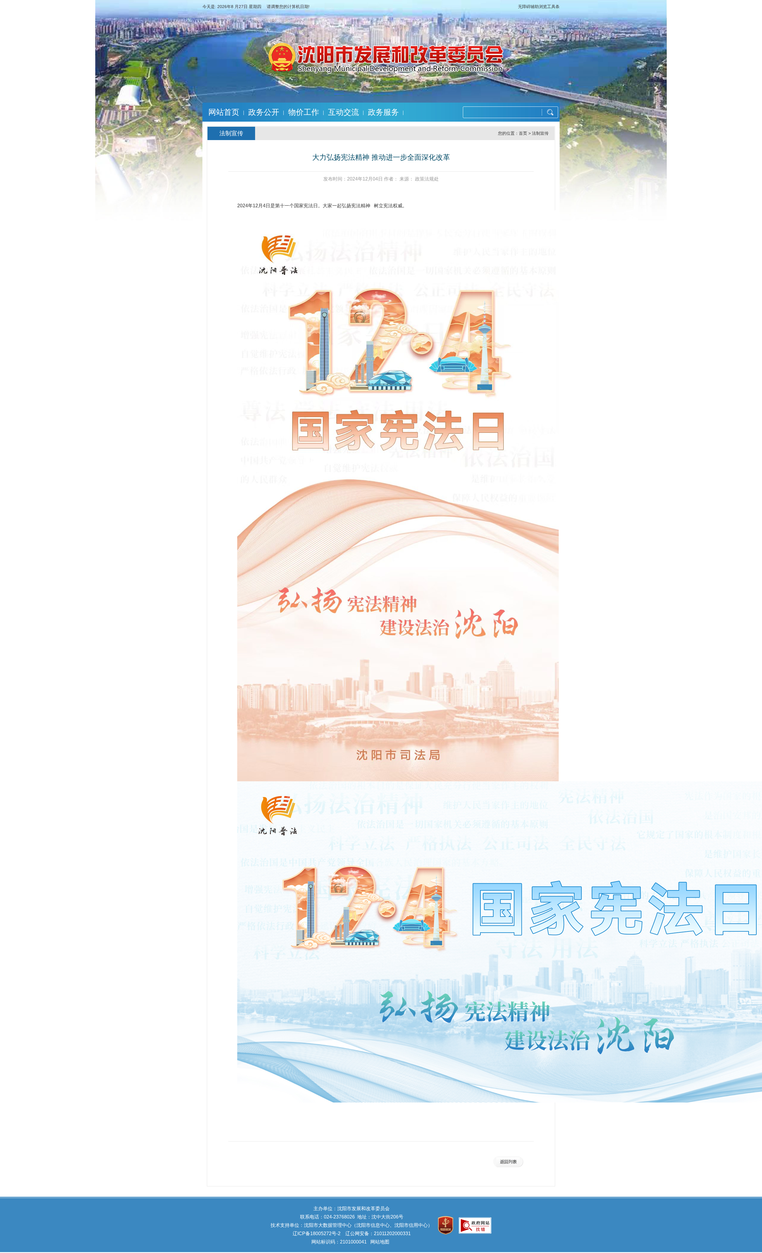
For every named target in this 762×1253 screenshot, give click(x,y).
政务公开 (263, 112)
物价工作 (303, 112)
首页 (523, 133)
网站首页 (223, 112)
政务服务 (383, 112)
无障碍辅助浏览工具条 (539, 6)
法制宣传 (540, 133)
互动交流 (343, 112)
